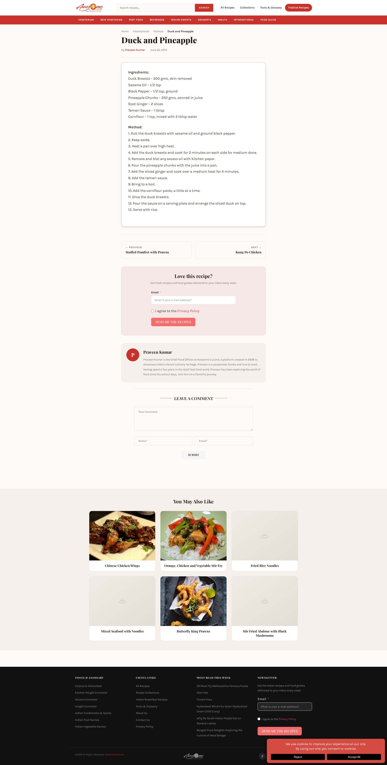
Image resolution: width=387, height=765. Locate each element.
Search (204, 7)
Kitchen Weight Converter (91, 693)
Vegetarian (86, 19)
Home (125, 31)
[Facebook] (262, 756)
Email (155, 292)
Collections (247, 7)
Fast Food (136, 19)
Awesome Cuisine (114, 754)
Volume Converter (86, 699)
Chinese (158, 31)
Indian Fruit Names (87, 720)
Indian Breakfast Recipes (151, 699)
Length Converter (86, 706)
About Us (141, 713)
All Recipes (227, 7)
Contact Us (143, 720)
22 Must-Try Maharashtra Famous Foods (222, 686)
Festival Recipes (298, 7)
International (244, 19)
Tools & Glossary (271, 7)
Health (222, 19)
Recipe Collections (147, 693)
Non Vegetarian (111, 19)
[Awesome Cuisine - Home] (93, 7)
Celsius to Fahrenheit (88, 686)
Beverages (157, 19)
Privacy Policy (188, 311)
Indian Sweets (181, 19)
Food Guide (268, 19)
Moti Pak (202, 693)
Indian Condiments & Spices (93, 713)
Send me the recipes (173, 322)
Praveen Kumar (135, 50)
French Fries (204, 699)
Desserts (204, 19)
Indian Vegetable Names (90, 726)
